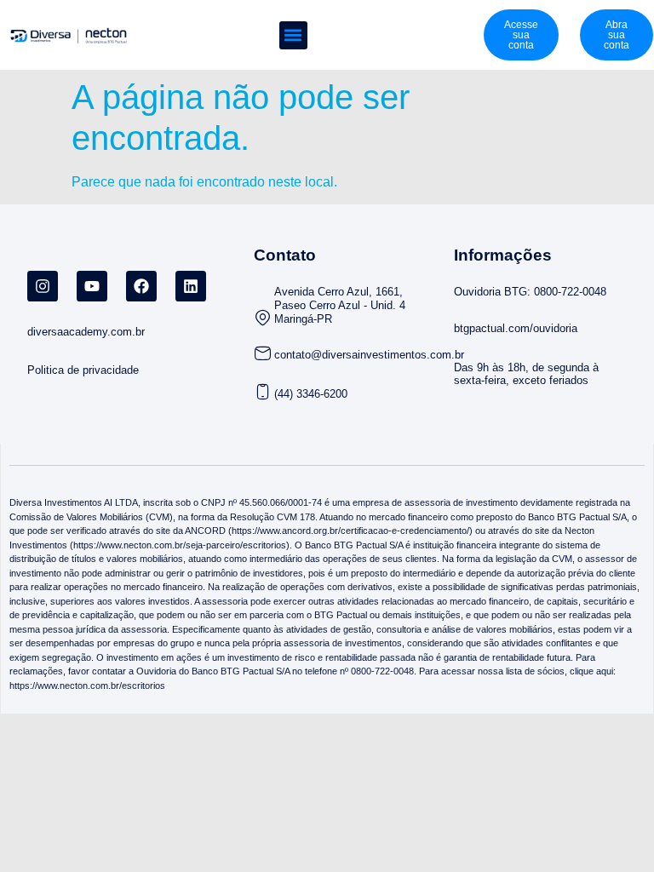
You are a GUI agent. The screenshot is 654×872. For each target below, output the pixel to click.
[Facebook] (141, 286)
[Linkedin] (190, 286)
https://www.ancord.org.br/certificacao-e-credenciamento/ (350, 530)
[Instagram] (42, 286)
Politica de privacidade (83, 370)
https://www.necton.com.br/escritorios (87, 685)
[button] (293, 35)
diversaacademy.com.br (86, 331)
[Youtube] (92, 286)
